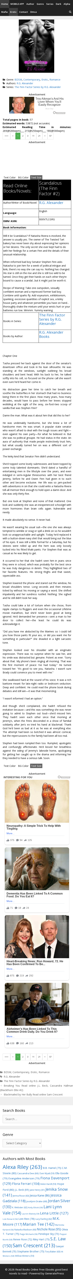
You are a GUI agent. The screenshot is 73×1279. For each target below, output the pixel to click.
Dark (58, 3)
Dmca (33, 11)
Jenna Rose (21, 1195)
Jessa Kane (40, 1195)
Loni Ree (26, 1218)
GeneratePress (54, 1273)
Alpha (67, 3)
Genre (40, 3)
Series (49, 3)
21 (39, 136)
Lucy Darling (43, 1218)
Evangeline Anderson (24, 1178)
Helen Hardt (48, 1184)
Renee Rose (22, 1239)
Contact (23, 11)
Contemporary (31, 79)
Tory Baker (52, 1251)
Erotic (13, 11)
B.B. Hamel (52, 1168)
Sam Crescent (34, 1245)
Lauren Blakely (30, 1213)
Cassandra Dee (28, 1173)
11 (33, 136)
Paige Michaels (29, 1234)
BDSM (18, 79)
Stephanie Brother (30, 1251)
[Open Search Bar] (70, 12)
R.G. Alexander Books (51, 334)
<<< (6, 136)
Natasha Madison (25, 1229)
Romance (54, 79)
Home (4, 3)
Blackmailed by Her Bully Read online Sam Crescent (33, 1094)
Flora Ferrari (26, 1183)
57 (50, 136)
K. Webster (19, 1207)
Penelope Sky (48, 1234)
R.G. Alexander (25, 83)
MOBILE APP (17, 3)
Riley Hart (41, 1239)
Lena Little (54, 1213)
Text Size (36, 177)
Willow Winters (24, 1255)
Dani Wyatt (47, 1173)
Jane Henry (37, 1189)
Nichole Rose (49, 1229)
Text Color (10, 177)
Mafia (4, 11)
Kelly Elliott (35, 1207)
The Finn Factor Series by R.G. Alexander (38, 87)
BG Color (23, 177)
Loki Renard (10, 1219)
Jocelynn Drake (36, 1201)
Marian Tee (38, 1224)
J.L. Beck (22, 1189)
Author (30, 3)
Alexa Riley (22, 1166)
